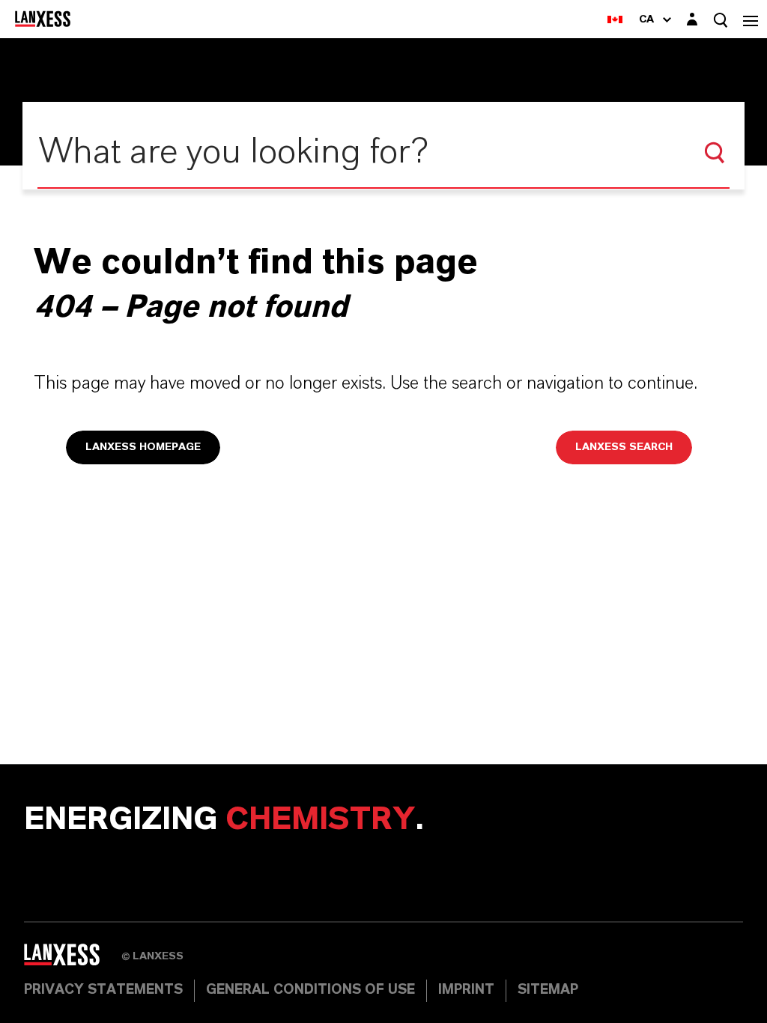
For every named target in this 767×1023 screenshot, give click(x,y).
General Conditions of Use (310, 990)
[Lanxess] (72, 960)
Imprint (466, 990)
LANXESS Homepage (143, 447)
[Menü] (750, 19)
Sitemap (548, 990)
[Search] (715, 153)
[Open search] (720, 19)
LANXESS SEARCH (624, 447)
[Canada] (614, 19)
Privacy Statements (103, 990)
